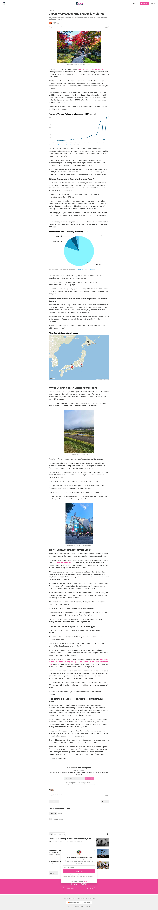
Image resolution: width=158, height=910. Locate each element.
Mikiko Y (55, 22)
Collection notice (91, 898)
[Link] (46, 179)
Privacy (79, 898)
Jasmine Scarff (60, 854)
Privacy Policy (91, 876)
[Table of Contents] (2, 455)
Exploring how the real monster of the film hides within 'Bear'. (66, 841)
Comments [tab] (53, 813)
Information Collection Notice (78, 876)
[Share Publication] (137, 3)
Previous (55, 802)
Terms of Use (87, 875)
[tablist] (56, 813)
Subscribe (144, 3)
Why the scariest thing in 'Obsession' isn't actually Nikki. (70, 839)
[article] (79, 842)
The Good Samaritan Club (62, 563)
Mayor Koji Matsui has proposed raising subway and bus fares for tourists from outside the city (78, 661)
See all (52, 873)
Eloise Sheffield (60, 865)
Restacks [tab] (60, 813)
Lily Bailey (56, 843)
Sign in (153, 3)
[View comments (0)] (56, 27)
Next (103, 802)
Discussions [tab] (62, 834)
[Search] (134, 3)
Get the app (87, 902)
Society (51, 10)
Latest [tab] (55, 834)
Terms (83, 898)
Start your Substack (74, 902)
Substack (70, 906)
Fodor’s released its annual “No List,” (90, 69)
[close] (94, 850)
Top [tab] (51, 834)
